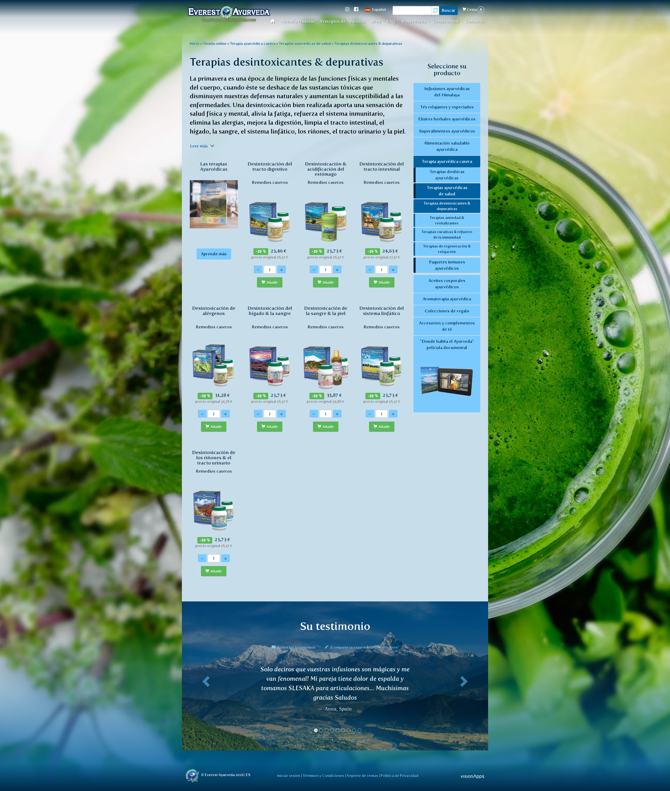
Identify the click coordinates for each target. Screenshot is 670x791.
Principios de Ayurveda (342, 21)
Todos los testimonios (296, 647)
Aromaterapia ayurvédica (447, 298)
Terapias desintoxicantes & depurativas (368, 43)
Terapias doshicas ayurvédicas (447, 174)
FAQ (391, 21)
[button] (205, 726)
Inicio (194, 43)
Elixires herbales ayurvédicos (447, 119)
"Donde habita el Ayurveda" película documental (447, 344)
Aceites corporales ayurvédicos (446, 283)
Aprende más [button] (214, 253)
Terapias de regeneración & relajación (447, 249)
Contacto (475, 21)
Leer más (199, 145)
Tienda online (445, 21)
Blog (376, 21)
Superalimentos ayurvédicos (447, 131)
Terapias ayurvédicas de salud (305, 43)
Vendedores (414, 21)
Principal (274, 21)
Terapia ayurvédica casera (252, 43)
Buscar (448, 10)
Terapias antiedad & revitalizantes (447, 220)
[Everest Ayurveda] (229, 14)
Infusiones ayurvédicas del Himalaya (447, 91)
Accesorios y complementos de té (447, 326)
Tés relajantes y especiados (447, 106)
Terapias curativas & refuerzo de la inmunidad (447, 234)
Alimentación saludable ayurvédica (447, 146)
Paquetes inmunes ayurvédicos (447, 265)
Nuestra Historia (297, 21)
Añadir (272, 282)
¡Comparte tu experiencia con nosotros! (364, 647)
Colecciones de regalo (447, 310)
